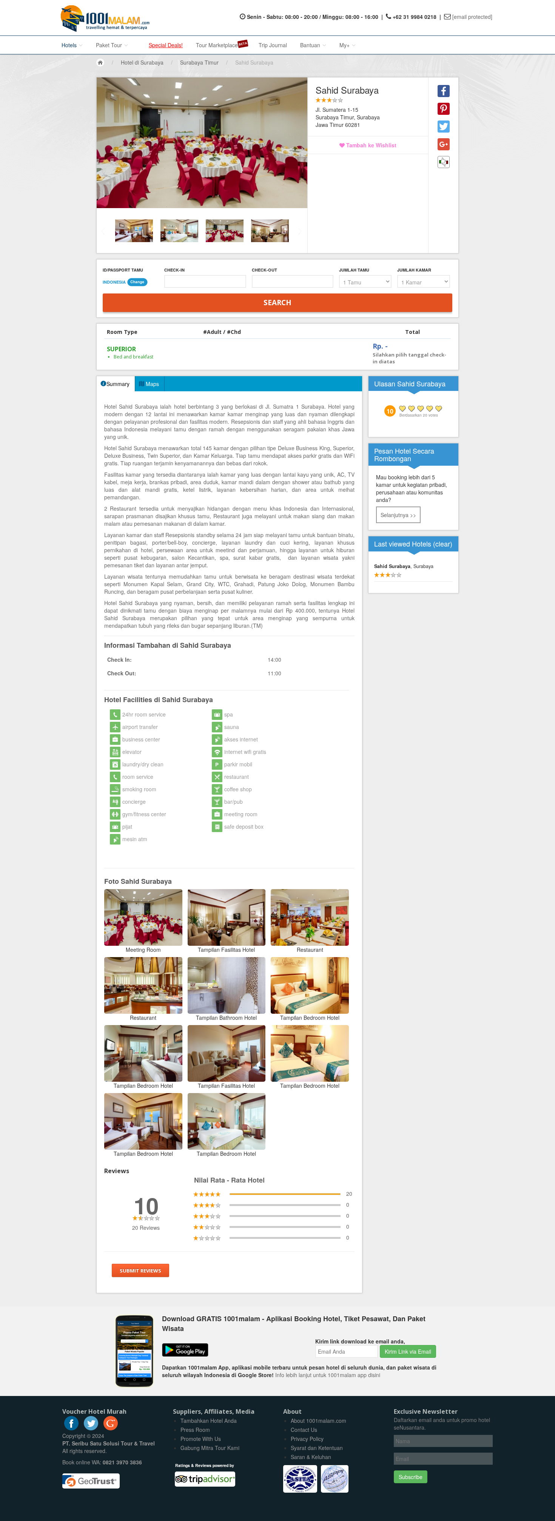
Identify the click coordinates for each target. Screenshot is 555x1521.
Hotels (70, 45)
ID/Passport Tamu (123, 270)
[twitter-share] (443, 126)
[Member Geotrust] (91, 1478)
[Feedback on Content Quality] (443, 162)
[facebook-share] (443, 91)
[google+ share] (443, 144)
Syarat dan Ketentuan (317, 1448)
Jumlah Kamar (414, 270)
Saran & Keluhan (311, 1457)
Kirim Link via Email (408, 1351)
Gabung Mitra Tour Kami (209, 1448)
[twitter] (91, 1428)
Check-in (174, 270)
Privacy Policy (307, 1438)
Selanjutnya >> (398, 515)
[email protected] (472, 16)
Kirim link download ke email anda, (360, 1341)
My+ (345, 45)
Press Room (195, 1429)
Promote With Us (200, 1438)
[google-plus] (110, 1428)
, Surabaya (403, 566)
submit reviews (140, 1270)
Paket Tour (109, 45)
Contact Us (304, 1429)
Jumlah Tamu (354, 270)
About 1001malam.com (318, 1420)
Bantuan (311, 45)
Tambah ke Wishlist (370, 145)
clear (442, 543)
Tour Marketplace (217, 45)
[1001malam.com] (103, 18)
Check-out (264, 270)
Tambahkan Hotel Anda (208, 1420)
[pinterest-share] (443, 109)
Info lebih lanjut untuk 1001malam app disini (327, 1375)
